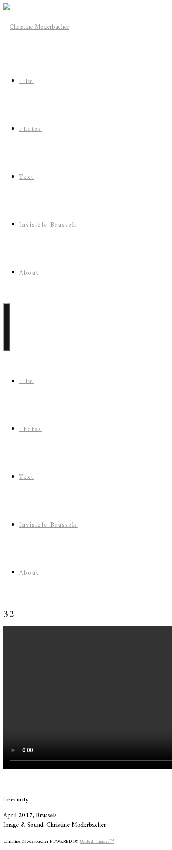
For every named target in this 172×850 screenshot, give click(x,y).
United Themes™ (97, 842)
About (29, 273)
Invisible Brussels (48, 225)
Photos (30, 129)
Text (26, 177)
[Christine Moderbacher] (36, 27)
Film (26, 81)
